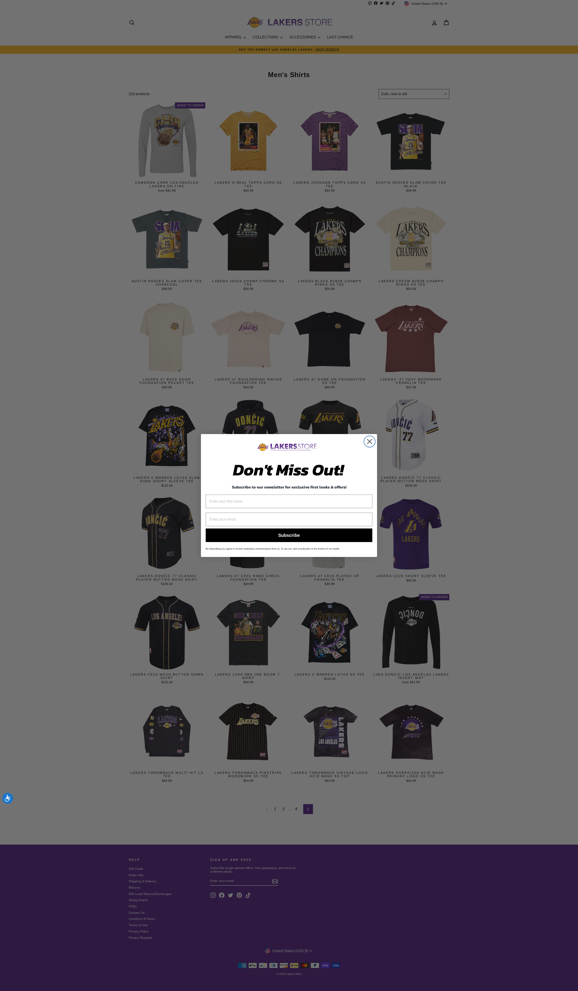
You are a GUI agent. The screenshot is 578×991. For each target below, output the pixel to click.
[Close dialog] (369, 441)
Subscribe (289, 535)
